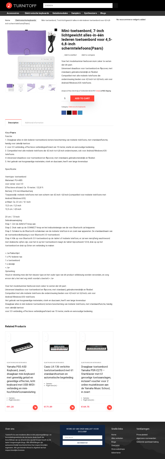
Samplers (76, 13)
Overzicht (115, 445)
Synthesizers (90, 13)
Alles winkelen (117, 438)
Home (7, 20)
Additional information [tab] (34, 123)
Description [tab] (13, 123)
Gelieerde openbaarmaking (148, 442)
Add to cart (82, 98)
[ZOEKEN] (115, 5)
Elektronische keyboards (37, 13)
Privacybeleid (142, 435)
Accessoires (13, 13)
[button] (56, 30)
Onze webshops (118, 449)
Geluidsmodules (60, 13)
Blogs (103, 13)
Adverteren (116, 453)
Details (98, 91)
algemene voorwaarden (146, 438)
